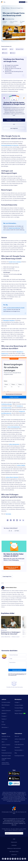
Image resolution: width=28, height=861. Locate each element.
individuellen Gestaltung (9, 320)
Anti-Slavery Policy (14, 851)
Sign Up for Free (22, 2)
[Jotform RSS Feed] (15, 859)
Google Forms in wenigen (15, 261)
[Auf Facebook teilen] (10, 520)
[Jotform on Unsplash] (25, 859)
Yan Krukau (8, 514)
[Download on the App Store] (14, 778)
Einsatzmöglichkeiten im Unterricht (9, 145)
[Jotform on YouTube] (20, 859)
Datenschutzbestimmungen (19, 674)
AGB (14, 839)
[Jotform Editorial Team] (3, 19)
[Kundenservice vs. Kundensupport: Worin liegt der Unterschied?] (11, 622)
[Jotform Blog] (13, 859)
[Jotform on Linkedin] (8, 859)
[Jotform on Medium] (10, 859)
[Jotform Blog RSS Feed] (23, 520)
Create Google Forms (7, 576)
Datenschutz (14, 842)
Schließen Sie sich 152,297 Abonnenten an (12, 568)
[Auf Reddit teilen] (17, 520)
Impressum (14, 854)
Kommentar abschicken (17, 670)
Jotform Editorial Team (9, 19)
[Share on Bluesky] (20, 520)
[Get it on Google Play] (14, 773)
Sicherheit (14, 845)
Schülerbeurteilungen (6, 404)
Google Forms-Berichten (14, 228)
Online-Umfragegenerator (13, 426)
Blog (4, 2)
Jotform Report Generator (12, 477)
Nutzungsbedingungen (12, 675)
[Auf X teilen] (7, 520)
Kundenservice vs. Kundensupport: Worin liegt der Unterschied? (11, 633)
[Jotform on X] (5, 859)
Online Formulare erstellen (18, 820)
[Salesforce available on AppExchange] (14, 783)
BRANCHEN (4, 630)
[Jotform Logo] (1, 2)
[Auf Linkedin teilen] (14, 520)
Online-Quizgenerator (14, 444)
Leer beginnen (14, 128)
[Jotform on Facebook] (3, 859)
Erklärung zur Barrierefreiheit (14, 848)
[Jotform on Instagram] (23, 859)
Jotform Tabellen (21, 465)
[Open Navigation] (27, 2)
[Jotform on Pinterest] (18, 859)
